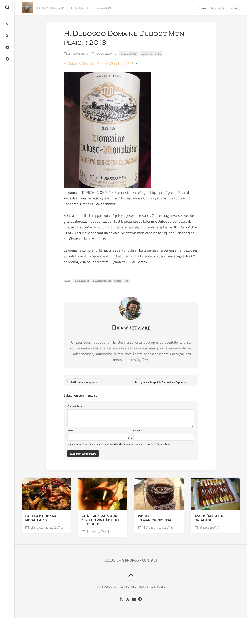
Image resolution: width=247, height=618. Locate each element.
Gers (118, 281)
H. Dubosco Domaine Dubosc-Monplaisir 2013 (99, 63)
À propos (217, 8)
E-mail (137, 430)
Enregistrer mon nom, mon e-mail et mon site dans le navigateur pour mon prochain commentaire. (119, 441)
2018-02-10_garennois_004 (154, 518)
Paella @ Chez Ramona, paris (41, 518)
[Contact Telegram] (7, 59)
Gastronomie (151, 53)
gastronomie (102, 281)
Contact (234, 8)
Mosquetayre (105, 53)
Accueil (202, 8)
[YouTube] (7, 47)
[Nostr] (7, 24)
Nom (70, 430)
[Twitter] (7, 36)
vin (127, 281)
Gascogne (129, 53)
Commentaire (75, 406)
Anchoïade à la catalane (208, 518)
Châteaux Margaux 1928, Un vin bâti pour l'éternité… (101, 520)
